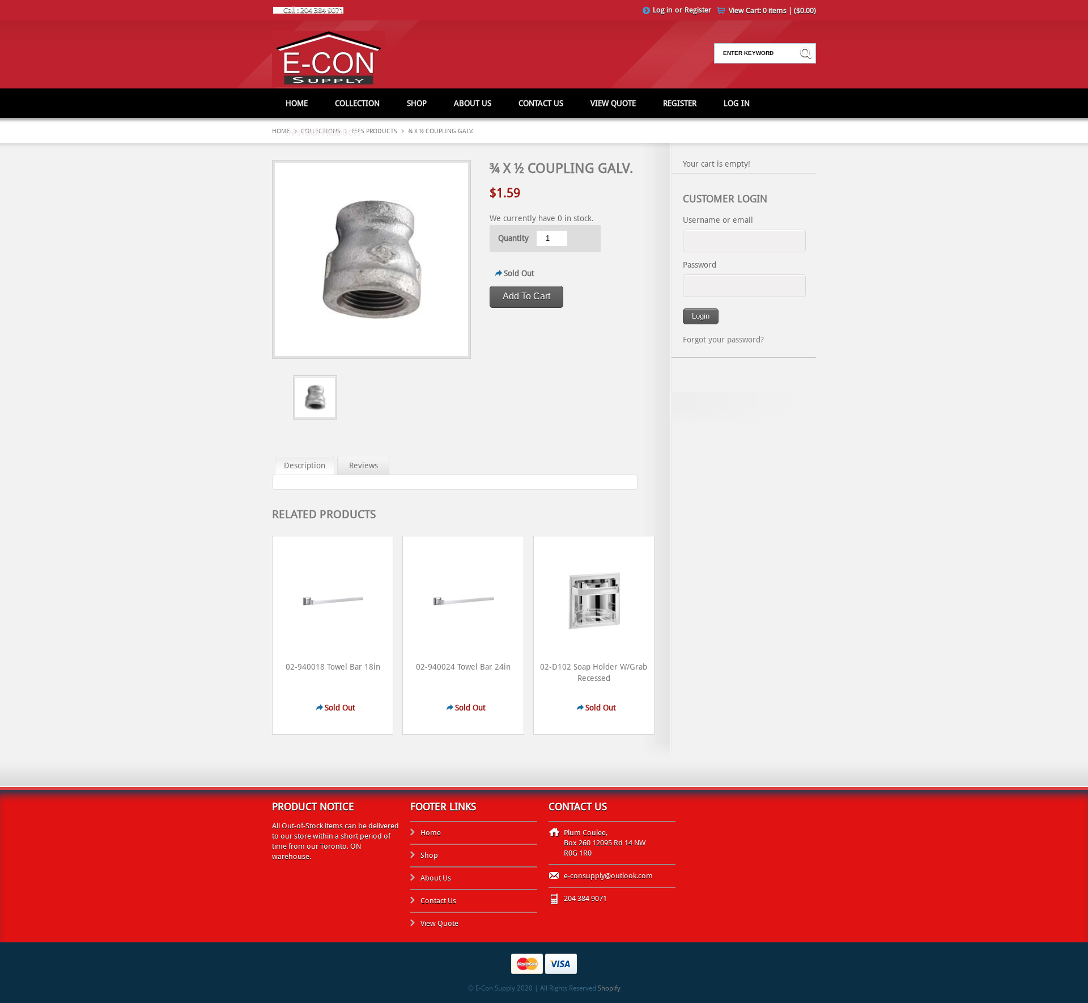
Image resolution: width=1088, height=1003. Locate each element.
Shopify (609, 988)
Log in (663, 10)
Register (698, 10)
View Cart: (772, 10)
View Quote (613, 103)
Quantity (513, 238)
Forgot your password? (723, 339)
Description (304, 465)
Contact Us (540, 103)
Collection (357, 103)
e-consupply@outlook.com (608, 875)
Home (297, 103)
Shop (417, 103)
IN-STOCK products (323, 132)
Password (699, 264)
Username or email (718, 220)
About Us (472, 103)
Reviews (363, 465)
